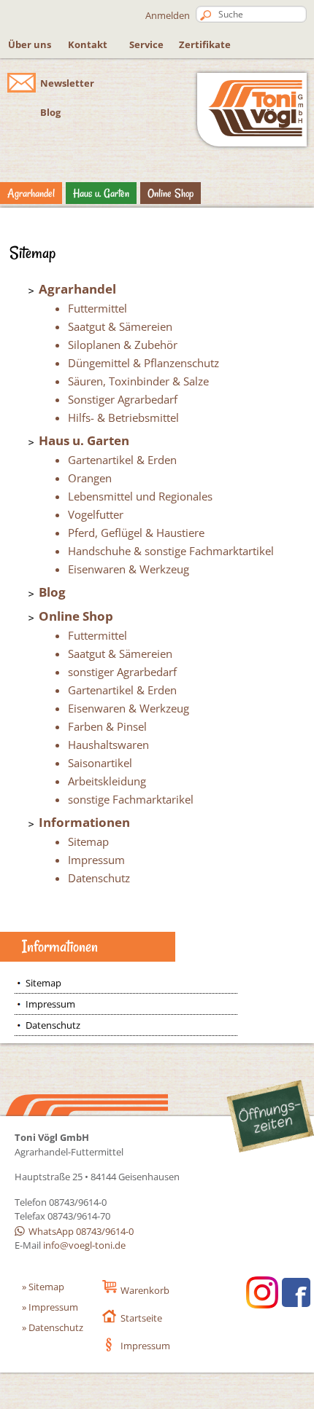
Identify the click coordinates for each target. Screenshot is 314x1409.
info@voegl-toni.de (84, 1245)
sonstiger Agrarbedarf (122, 671)
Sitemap (88, 841)
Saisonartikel (100, 762)
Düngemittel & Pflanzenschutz (143, 363)
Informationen (84, 822)
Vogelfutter (95, 514)
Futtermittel (97, 308)
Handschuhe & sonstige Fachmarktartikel (171, 550)
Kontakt (87, 44)
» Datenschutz (52, 1327)
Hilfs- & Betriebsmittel (123, 417)
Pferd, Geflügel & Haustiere (136, 532)
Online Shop (171, 193)
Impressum (96, 859)
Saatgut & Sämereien (120, 326)
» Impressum (50, 1307)
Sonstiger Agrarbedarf (122, 399)
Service (146, 44)
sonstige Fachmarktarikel (131, 799)
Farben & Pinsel (107, 726)
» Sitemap (43, 1286)
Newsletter (67, 83)
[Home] (252, 132)
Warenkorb (144, 1290)
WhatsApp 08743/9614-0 (81, 1231)
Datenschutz (99, 878)
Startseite (141, 1317)
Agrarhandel (31, 193)
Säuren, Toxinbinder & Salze (138, 381)
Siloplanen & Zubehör (122, 344)
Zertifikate (205, 44)
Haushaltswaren (108, 744)
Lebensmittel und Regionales (140, 496)
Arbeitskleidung (107, 781)
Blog (50, 112)
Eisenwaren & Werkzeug (128, 569)
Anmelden (167, 15)
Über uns (29, 44)
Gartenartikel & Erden (122, 459)
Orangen (90, 478)
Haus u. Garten (101, 193)
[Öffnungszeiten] (270, 1117)
